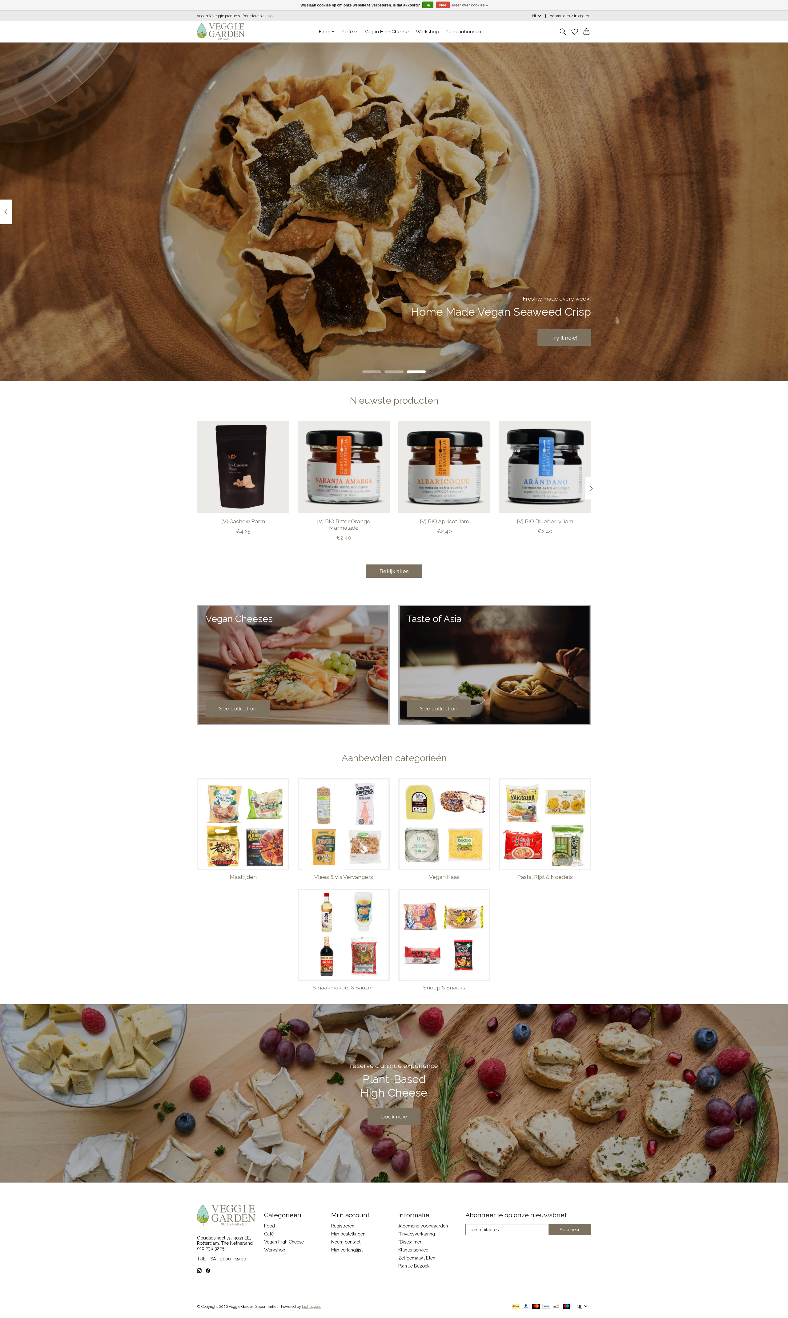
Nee (442, 5)
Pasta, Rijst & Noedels (545, 877)
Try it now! (564, 337)
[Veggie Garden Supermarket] (221, 31)
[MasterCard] (536, 1307)
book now (394, 1116)
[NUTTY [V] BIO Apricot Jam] (444, 467)
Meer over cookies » (470, 5)
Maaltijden (243, 877)
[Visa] (546, 1307)
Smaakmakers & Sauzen (344, 987)
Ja (428, 5)
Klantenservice (413, 1249)
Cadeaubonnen (463, 31)
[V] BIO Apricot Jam (444, 521)
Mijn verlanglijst (347, 1249)
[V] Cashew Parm (243, 521)
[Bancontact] (556, 1307)
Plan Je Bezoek (414, 1265)
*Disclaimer (409, 1241)
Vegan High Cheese (386, 31)
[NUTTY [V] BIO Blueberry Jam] (545, 467)
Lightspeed (311, 1306)
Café (269, 1233)
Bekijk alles (394, 571)
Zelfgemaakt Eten (416, 1257)
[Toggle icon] (562, 31)
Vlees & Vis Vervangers (343, 877)
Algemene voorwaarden (423, 1225)
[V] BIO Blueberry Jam (545, 521)
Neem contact (345, 1241)
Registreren (342, 1225)
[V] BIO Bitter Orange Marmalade (343, 524)
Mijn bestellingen (348, 1233)
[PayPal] (526, 1307)
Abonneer (570, 1229)
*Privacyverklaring (416, 1233)
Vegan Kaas (444, 877)
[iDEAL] (516, 1307)
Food (269, 1225)
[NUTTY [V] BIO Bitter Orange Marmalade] (344, 467)
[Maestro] (567, 1307)
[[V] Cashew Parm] (243, 467)
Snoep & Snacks (444, 987)
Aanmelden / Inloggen (569, 16)
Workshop (427, 31)
